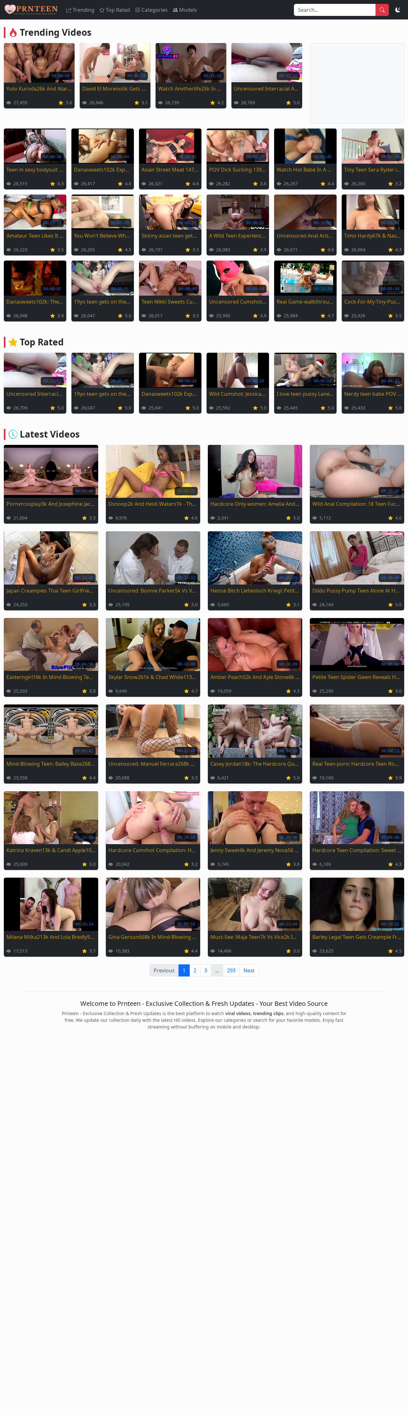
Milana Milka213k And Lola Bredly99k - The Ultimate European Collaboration (51, 936)
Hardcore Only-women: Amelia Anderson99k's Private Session (255, 503)
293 (231, 970)
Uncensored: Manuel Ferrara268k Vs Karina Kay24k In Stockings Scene (153, 763)
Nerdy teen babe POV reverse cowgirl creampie (373, 393)
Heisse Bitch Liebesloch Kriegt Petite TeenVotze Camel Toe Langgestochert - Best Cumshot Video (255, 590)
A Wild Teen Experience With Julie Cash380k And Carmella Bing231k (237, 235)
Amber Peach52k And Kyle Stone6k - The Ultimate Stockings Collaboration (255, 677)
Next (249, 970)
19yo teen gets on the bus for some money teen (102, 301)
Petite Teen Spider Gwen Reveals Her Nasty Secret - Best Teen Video (357, 677)
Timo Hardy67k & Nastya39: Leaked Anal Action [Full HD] (373, 235)
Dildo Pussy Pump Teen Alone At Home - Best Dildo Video (357, 590)
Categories (155, 9)
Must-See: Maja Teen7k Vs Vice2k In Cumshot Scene (255, 936)
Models (188, 9)
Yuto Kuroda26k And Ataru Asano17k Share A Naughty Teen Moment (39, 88)
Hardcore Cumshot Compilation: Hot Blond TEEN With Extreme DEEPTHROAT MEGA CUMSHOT (153, 850)
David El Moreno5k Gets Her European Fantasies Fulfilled (115, 88)
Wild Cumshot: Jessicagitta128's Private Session (237, 393)
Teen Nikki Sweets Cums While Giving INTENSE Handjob (170, 301)
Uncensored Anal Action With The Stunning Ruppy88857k (305, 235)
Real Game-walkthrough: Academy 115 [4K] (305, 301)
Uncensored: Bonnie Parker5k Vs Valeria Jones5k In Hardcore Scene (153, 590)
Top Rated (118, 9)
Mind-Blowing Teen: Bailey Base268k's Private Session (51, 763)
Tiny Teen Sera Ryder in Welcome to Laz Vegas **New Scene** (373, 169)
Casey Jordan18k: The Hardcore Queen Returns (255, 763)
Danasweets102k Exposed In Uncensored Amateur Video (102, 169)
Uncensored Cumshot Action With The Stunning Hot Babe (237, 301)
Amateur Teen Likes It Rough (35, 235)
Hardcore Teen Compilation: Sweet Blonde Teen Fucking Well (357, 850)
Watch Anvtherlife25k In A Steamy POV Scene (191, 88)
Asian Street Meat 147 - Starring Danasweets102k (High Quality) (170, 169)
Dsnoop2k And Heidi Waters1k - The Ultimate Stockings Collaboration (153, 503)
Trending (83, 9)
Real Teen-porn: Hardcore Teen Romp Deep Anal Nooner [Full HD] (357, 763)
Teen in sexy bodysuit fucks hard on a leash (35, 169)
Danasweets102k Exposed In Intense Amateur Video (170, 393)
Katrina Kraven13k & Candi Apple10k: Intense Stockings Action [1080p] (51, 850)
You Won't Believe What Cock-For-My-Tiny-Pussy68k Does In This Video (102, 235)
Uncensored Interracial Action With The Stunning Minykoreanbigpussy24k (267, 88)
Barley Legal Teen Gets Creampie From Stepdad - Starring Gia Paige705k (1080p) (357, 936)
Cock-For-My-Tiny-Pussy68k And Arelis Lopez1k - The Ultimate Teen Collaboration (373, 301)
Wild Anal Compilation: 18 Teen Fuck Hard (357, 503)
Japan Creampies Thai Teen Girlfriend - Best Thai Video (51, 590)
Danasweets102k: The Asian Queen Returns (35, 301)
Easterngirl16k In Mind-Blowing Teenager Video (51, 677)
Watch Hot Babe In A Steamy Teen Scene (305, 169)
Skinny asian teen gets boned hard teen (170, 235)
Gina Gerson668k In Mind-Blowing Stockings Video (153, 936)
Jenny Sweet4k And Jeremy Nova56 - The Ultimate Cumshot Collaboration (255, 850)
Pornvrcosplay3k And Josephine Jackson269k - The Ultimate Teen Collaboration (51, 503)
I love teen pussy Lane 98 (305, 393)
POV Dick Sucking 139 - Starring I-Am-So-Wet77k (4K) (237, 169)
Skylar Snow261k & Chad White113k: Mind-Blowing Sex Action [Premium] (153, 677)
